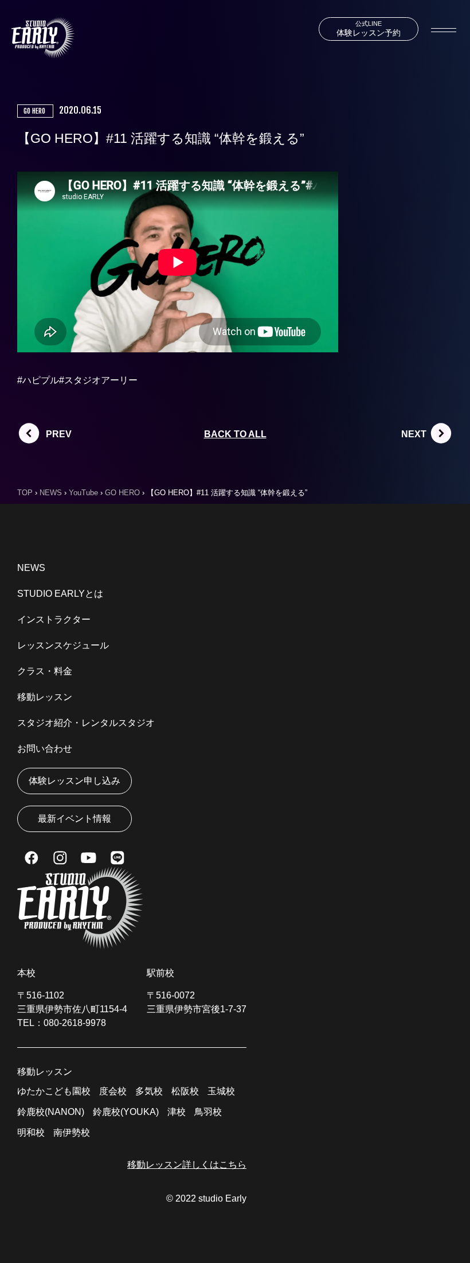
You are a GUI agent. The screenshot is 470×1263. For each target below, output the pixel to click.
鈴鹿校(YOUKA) (126, 1112)
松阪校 (185, 1091)
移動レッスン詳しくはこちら (186, 1164)
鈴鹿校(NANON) (50, 1112)
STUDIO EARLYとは (60, 594)
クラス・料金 (44, 671)
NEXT (413, 434)
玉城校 (221, 1091)
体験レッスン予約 (368, 28)
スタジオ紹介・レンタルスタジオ (86, 723)
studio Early (222, 1198)
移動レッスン (44, 697)
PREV (59, 434)
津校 (176, 1112)
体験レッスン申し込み (74, 781)
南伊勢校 (71, 1132)
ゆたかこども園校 (54, 1091)
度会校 (113, 1091)
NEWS (31, 568)
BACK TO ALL (235, 434)
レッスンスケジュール (63, 645)
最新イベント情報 (74, 818)
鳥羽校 (208, 1112)
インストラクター (54, 619)
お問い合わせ (44, 748)
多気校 (149, 1091)
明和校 (31, 1132)
